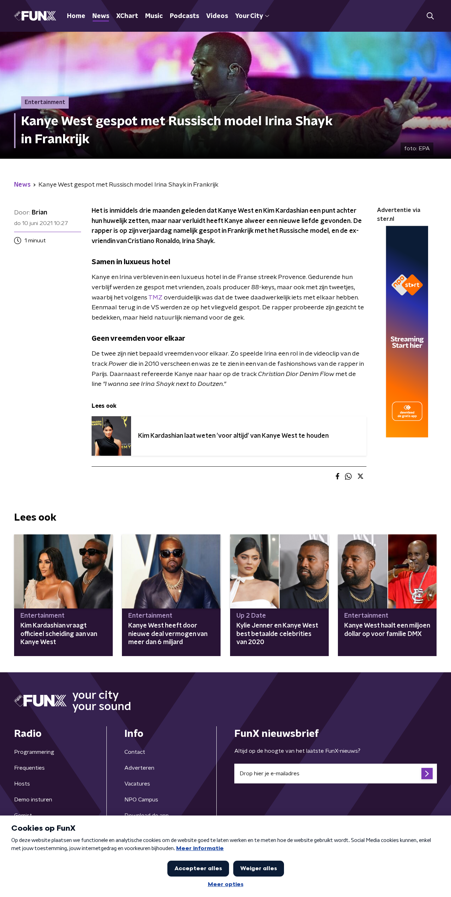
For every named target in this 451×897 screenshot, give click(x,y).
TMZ (155, 298)
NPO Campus (141, 799)
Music (154, 16)
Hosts (22, 784)
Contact (134, 752)
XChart (127, 16)
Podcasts (184, 16)
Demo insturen (33, 799)
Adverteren (139, 768)
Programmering (34, 752)
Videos (217, 16)
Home (76, 16)
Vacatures (137, 784)
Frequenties (29, 768)
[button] (430, 16)
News (100, 16)
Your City (249, 16)
